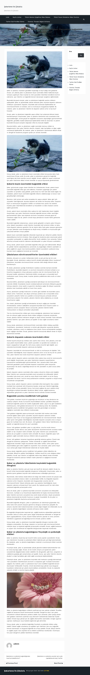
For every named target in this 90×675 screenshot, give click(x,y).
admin (41, 40)
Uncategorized (20, 35)
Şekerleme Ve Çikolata (13, 7)
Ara (70, 51)
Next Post (58, 663)
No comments (68, 40)
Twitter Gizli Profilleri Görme (15, 21)
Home (12, 35)
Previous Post (12, 663)
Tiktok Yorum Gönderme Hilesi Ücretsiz (66, 17)
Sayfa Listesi (17, 17)
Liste (7, 17)
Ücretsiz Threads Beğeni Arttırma (39, 21)
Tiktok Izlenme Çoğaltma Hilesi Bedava (37, 17)
